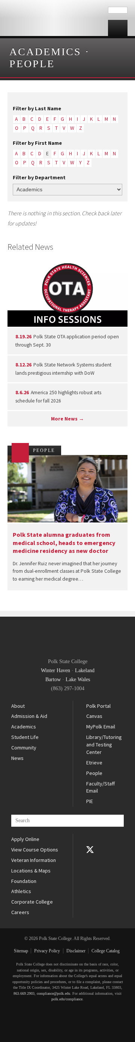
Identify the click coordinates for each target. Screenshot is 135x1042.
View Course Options (34, 849)
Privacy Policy (47, 950)
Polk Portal (98, 706)
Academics (45, 51)
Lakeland (84, 670)
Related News (30, 247)
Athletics (21, 891)
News (17, 758)
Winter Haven (55, 670)
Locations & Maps (31, 870)
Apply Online (25, 839)
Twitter (90, 849)
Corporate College (32, 901)
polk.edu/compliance (66, 999)
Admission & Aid (29, 716)
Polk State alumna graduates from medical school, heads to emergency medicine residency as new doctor (64, 542)
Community (23, 747)
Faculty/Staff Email (100, 787)
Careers (20, 912)
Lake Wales (78, 679)
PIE (89, 801)
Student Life (25, 737)
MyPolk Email (100, 726)
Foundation (23, 881)
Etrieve (94, 762)
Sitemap (21, 950)
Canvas (94, 716)
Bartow (53, 679)
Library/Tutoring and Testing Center (104, 744)
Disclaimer (76, 950)
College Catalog (106, 950)
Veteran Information (33, 860)
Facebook (90, 839)
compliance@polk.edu (53, 993)
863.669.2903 (24, 993)
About (18, 706)
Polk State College (54, 18)
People (32, 63)
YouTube (90, 860)
